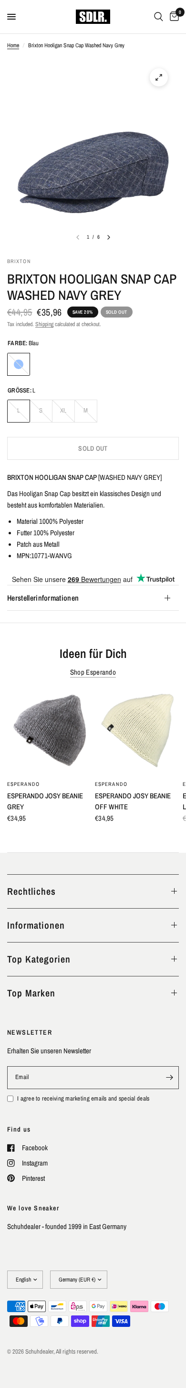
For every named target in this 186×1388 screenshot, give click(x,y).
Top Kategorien (39, 959)
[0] (172, 16)
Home (13, 45)
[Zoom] (159, 77)
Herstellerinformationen (43, 598)
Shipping (44, 324)
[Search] (158, 16)
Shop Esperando (93, 672)
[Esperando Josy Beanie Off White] (137, 732)
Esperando (23, 784)
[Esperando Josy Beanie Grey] (49, 732)
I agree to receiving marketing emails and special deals (83, 1098)
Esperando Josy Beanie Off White (133, 801)
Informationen (36, 925)
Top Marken (31, 992)
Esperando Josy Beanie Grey (45, 801)
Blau (18, 364)
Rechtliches (31, 891)
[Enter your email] (169, 1077)
